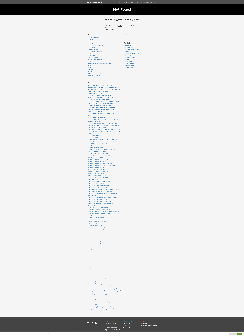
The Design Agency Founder (131, 49)
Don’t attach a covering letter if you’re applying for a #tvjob (104, 149)
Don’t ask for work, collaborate (96, 147)
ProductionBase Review (94, 239)
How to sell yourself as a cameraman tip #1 (99, 199)
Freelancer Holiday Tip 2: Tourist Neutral (99, 161)
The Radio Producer (129, 67)
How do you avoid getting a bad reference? (100, 181)
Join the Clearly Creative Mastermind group (99, 63)
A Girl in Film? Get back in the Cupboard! (99, 99)
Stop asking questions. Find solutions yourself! (100, 251)
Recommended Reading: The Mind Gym (98, 241)
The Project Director (129, 65)
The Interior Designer (129, 57)
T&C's (88, 328)
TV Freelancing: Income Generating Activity (99, 283)
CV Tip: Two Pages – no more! (96, 137)
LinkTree (90, 65)
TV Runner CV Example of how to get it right (100, 285)
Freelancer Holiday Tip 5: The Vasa (97, 167)
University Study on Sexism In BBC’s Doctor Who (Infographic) (105, 291)
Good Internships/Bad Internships (97, 175)
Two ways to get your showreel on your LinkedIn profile (103, 289)
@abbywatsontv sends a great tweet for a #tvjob (101, 97)
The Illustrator (127, 55)
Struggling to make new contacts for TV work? (100, 253)
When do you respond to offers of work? (99, 303)
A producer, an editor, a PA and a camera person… (101, 103)
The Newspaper (128, 61)
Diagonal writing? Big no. (94, 141)
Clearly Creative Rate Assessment (97, 51)
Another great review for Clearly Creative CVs (100, 105)
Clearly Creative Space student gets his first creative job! (103, 123)
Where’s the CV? (92, 305)
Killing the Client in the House (96, 217)
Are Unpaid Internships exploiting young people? (101, 109)
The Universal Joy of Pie (94, 273)
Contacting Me (92, 55)
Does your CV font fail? (94, 145)
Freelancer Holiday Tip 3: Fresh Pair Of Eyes (100, 163)
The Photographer (129, 63)
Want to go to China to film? (95, 293)
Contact (90, 53)
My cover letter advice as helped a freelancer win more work (104, 229)
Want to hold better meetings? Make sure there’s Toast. (103, 295)
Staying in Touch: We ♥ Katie (95, 249)
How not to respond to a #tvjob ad (97, 187)
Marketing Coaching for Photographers (98, 221)
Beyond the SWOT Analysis (95, 111)
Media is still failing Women (95, 225)
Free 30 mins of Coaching (95, 59)
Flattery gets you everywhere (96, 157)
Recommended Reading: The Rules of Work (99, 243)
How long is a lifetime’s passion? (96, 183)
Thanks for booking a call (94, 73)
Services (90, 67)
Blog (89, 41)
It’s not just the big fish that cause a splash (99, 213)
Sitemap (91, 328)
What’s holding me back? (94, 299)
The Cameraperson (129, 47)
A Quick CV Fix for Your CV (95, 37)
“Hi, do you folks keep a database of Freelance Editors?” (103, 85)
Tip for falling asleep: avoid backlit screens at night (101, 279)
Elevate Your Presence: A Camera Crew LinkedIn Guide (103, 155)
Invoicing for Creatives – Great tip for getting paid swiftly (103, 211)
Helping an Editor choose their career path (99, 177)
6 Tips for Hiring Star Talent (95, 93)
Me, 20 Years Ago (92, 223)
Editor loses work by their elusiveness (98, 153)
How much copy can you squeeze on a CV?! (100, 185)
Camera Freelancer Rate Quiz (96, 45)
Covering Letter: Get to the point (97, 127)
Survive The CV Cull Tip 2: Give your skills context (101, 261)
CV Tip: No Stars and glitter (95, 135)
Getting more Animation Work (96, 173)
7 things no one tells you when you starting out (100, 95)
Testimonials (91, 71)
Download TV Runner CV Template (97, 151)
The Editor (127, 51)
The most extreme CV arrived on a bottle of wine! (101, 271)
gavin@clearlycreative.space (150, 325)
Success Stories (92, 69)
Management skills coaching (95, 219)
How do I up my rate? (93, 179)
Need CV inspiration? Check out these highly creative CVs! (104, 231)
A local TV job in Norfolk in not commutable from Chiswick (104, 101)
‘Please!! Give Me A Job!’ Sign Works (98, 91)
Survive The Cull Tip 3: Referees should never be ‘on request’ (104, 255)
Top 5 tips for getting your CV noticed (98, 281)
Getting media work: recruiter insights (98, 171)
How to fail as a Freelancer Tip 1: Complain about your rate (104, 189)
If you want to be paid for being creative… (99, 209)
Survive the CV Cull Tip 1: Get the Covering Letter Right (103, 259)
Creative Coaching (93, 57)
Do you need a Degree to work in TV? (98, 143)
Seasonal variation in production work (98, 247)
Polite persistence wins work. (95, 237)
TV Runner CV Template (94, 287)
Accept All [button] (240, 333)
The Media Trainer (129, 59)
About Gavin (91, 39)
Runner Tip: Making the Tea (95, 245)
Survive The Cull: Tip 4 (94, 257)
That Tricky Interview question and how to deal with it (102, 269)
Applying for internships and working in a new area (101, 107)
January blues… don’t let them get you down (100, 215)
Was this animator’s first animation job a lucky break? (102, 297)
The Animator (127, 45)
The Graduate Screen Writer (131, 53)
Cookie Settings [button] (233, 333)
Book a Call (91, 43)
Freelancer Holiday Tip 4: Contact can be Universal (101, 165)
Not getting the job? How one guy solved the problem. (103, 233)
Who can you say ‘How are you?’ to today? (99, 307)
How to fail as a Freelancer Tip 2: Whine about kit (101, 191)
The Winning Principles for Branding (97, 275)
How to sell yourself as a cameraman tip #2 (99, 201)
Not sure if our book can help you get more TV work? (102, 235)
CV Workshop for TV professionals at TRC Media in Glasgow (104, 139)
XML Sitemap (95, 328)
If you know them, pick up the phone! (98, 207)
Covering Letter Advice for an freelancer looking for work (103, 125)
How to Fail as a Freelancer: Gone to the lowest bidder (102, 197)
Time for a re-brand (93, 277)
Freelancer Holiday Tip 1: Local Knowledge (99, 159)
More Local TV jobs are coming (96, 227)
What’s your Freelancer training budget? (99, 301)
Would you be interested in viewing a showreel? (101, 309)
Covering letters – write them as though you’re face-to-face (104, 129)
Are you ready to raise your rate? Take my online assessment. (138, 2)
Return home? (132, 21)
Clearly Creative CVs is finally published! (99, 117)
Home (89, 61)
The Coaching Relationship (95, 75)
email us (120, 25)
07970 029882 (146, 323)
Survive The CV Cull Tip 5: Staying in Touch (99, 263)
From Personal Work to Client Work (97, 169)
